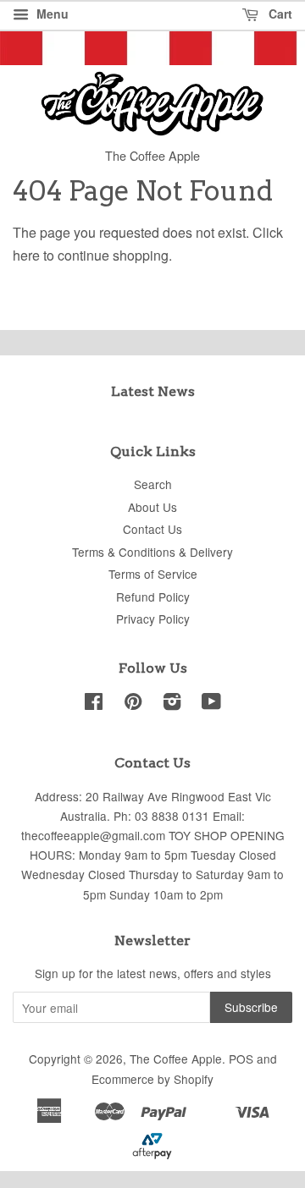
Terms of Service (152, 573)
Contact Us (152, 528)
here (26, 255)
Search (153, 484)
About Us (152, 506)
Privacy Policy (153, 618)
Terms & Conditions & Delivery (152, 551)
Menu (51, 13)
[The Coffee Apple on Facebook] (93, 704)
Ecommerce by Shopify (153, 1078)
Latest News (153, 391)
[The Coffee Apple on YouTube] (211, 704)
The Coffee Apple (176, 1058)
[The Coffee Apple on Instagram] (172, 704)
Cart (278, 13)
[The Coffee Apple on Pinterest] (133, 704)
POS (241, 1058)
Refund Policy (153, 596)
